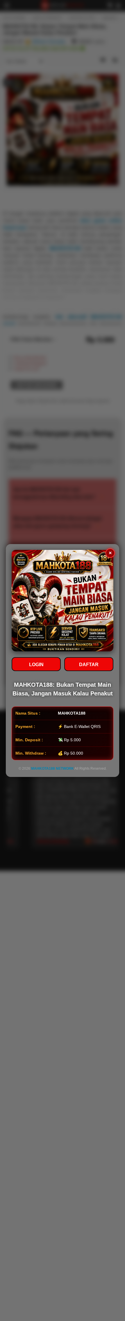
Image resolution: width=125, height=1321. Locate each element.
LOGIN (36, 664)
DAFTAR (89, 664)
